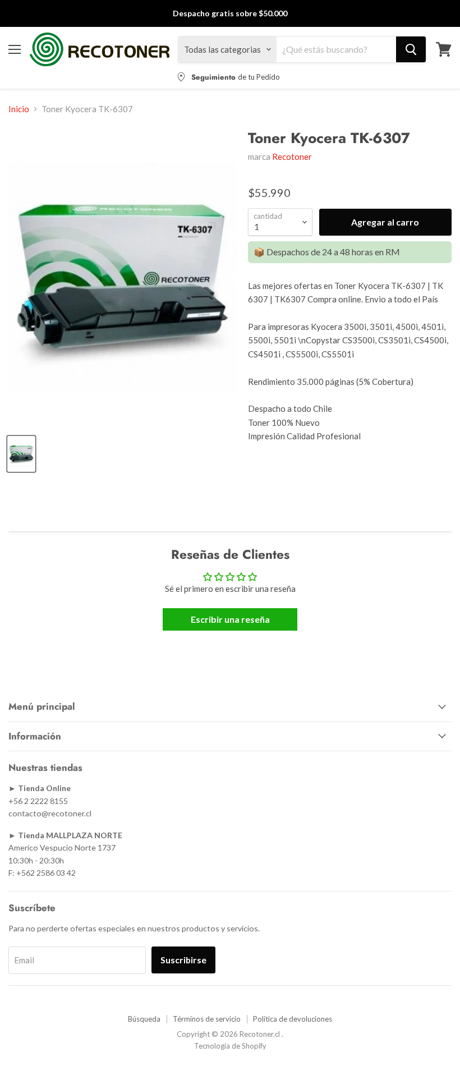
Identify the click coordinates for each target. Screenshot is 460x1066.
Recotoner (292, 156)
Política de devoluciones (292, 1018)
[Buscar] (411, 49)
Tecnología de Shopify (230, 1045)
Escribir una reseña (230, 619)
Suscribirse (183, 959)
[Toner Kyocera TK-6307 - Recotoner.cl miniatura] (21, 454)
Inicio (18, 109)
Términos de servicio (207, 1018)
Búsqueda (144, 1018)
